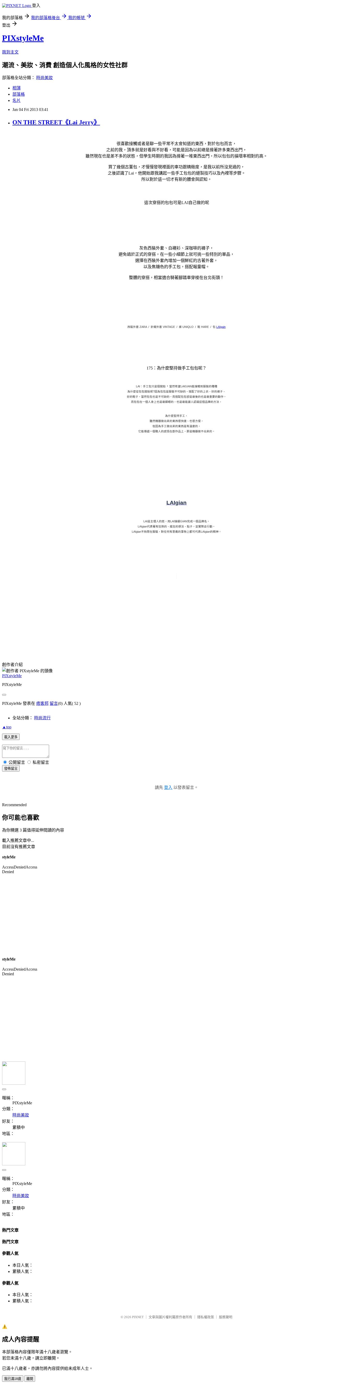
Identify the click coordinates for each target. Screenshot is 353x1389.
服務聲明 (225, 1317)
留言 (54, 703)
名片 (16, 100)
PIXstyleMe (23, 38)
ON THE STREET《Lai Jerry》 (56, 122)
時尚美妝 (44, 78)
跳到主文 (10, 52)
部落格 (18, 94)
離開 (29, 1379)
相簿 (16, 88)
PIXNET (138, 1317)
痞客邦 (42, 703)
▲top (6, 727)
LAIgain (221, 326)
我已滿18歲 (12, 1379)
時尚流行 (42, 718)
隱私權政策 (205, 1317)
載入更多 (11, 737)
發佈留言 (11, 769)
